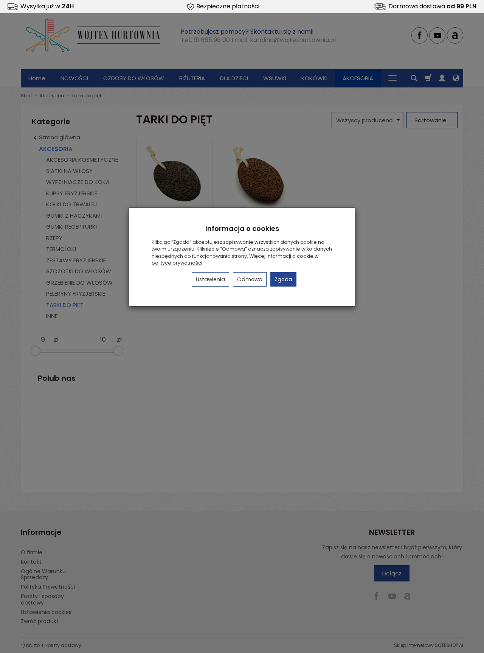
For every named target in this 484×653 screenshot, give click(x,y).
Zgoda (283, 279)
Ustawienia (210, 279)
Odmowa (249, 279)
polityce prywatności (177, 263)
